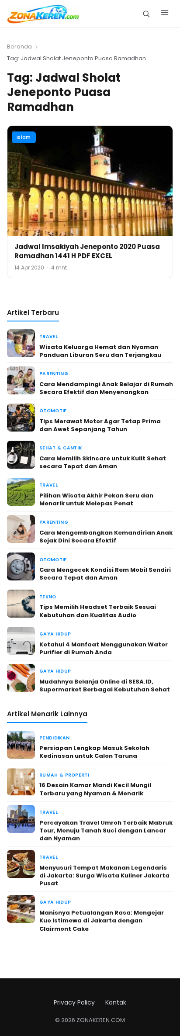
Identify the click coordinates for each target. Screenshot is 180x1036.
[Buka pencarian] (146, 13)
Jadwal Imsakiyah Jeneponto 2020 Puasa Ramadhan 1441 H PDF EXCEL (87, 251)
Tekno (47, 597)
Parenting (53, 373)
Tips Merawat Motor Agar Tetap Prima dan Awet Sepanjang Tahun (100, 425)
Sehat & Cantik (60, 448)
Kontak (115, 1002)
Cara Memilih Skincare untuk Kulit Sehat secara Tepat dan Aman (102, 462)
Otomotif (53, 410)
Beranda (19, 46)
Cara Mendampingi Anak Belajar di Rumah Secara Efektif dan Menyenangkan (106, 388)
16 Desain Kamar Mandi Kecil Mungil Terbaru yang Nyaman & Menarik (95, 789)
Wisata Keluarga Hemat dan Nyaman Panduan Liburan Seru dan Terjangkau (100, 351)
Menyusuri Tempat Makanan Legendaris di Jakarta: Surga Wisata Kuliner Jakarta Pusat (104, 875)
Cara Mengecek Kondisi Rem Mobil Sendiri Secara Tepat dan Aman (105, 574)
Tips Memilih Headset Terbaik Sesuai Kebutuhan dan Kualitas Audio (97, 611)
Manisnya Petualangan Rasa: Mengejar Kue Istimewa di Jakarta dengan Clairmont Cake (101, 920)
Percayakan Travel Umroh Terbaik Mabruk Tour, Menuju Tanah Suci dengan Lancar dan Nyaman (106, 830)
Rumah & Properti (64, 775)
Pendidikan (54, 738)
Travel (48, 336)
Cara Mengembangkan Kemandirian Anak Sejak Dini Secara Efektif (106, 536)
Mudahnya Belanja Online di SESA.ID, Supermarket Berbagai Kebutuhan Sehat (104, 685)
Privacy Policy (74, 1002)
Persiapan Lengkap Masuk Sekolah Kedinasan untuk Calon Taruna (94, 752)
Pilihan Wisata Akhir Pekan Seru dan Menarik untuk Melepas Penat (96, 499)
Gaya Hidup (55, 634)
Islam (24, 137)
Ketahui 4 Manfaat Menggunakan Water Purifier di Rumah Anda (103, 648)
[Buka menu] (164, 14)
